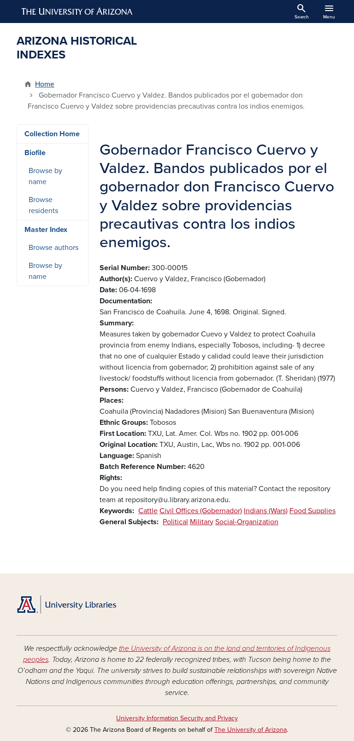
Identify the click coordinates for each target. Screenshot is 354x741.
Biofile (35, 152)
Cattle (148, 510)
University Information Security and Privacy (177, 718)
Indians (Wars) (266, 510)
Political (175, 522)
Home (44, 84)
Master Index (45, 229)
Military (201, 522)
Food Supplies (312, 510)
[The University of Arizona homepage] (77, 11)
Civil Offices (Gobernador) (200, 510)
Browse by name (45, 176)
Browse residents (43, 205)
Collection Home (52, 134)
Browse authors (53, 247)
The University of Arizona (250, 730)
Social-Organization (246, 522)
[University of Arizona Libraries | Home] (66, 605)
